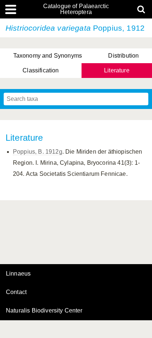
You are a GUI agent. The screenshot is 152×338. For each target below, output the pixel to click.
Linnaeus (18, 274)
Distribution (123, 55)
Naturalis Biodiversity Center (44, 311)
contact (16, 292)
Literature (116, 70)
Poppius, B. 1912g (37, 151)
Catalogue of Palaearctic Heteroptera (76, 9)
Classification (41, 70)
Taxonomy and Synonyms (47, 55)
